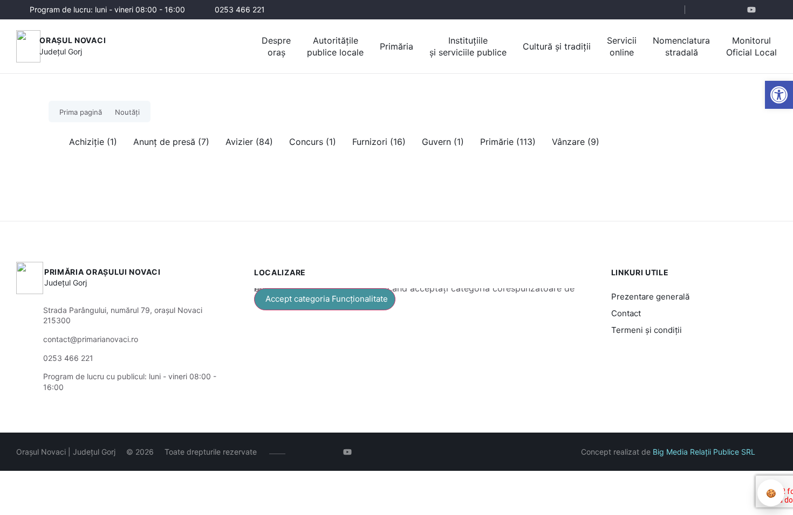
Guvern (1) (443, 141)
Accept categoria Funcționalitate (326, 299)
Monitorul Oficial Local (751, 46)
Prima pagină (80, 112)
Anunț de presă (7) (171, 141)
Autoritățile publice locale (335, 46)
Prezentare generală (650, 296)
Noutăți (127, 112)
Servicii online (622, 46)
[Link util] (754, 9)
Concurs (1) (312, 141)
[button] (779, 95)
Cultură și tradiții (557, 46)
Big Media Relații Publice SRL (704, 451)
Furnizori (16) (379, 141)
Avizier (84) (249, 141)
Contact (626, 313)
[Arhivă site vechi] (770, 9)
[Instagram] (721, 9)
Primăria (396, 46)
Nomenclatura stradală (681, 46)
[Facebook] (705, 9)
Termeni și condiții (646, 330)
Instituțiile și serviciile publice (468, 46)
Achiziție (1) (93, 141)
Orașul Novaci (72, 40)
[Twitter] (737, 9)
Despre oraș (276, 46)
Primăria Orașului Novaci (102, 271)
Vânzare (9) (575, 141)
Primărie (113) (508, 141)
